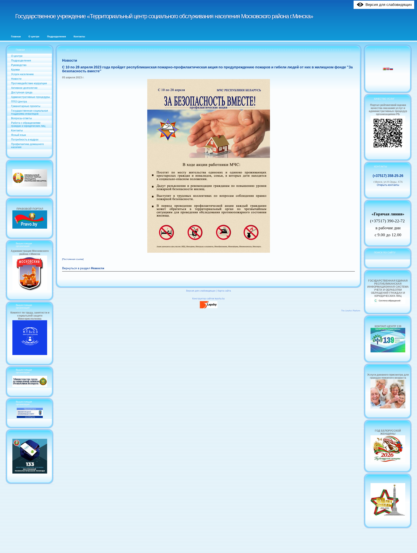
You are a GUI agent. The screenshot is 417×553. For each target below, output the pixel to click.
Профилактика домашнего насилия (27, 146)
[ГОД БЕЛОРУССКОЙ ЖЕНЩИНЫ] (388, 461)
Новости (16, 78)
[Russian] (391, 69)
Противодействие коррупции (29, 83)
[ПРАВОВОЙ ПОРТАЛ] (29, 227)
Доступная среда (21, 92)
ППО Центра (19, 101)
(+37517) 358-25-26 (388, 176)
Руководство (18, 65)
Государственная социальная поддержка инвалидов (29, 112)
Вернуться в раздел (83, 268)
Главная (20, 49)
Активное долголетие (24, 87)
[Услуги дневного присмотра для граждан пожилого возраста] (388, 407)
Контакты (17, 130)
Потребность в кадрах (24, 139)
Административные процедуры (30, 97)
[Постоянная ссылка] (73, 259)
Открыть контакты (388, 185)
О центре (17, 56)
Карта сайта (224, 290)
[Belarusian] (384, 69)
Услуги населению (22, 74)
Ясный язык (18, 135)
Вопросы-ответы (21, 118)
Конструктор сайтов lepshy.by (208, 298)
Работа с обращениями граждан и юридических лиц (28, 124)
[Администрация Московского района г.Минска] (29, 289)
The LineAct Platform (350, 311)
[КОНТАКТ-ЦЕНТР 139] (388, 351)
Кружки (15, 69)
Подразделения (21, 60)
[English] (388, 69)
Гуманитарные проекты (25, 106)
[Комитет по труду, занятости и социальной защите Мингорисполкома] (29, 354)
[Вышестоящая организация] (29, 386)
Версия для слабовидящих (201, 290)
